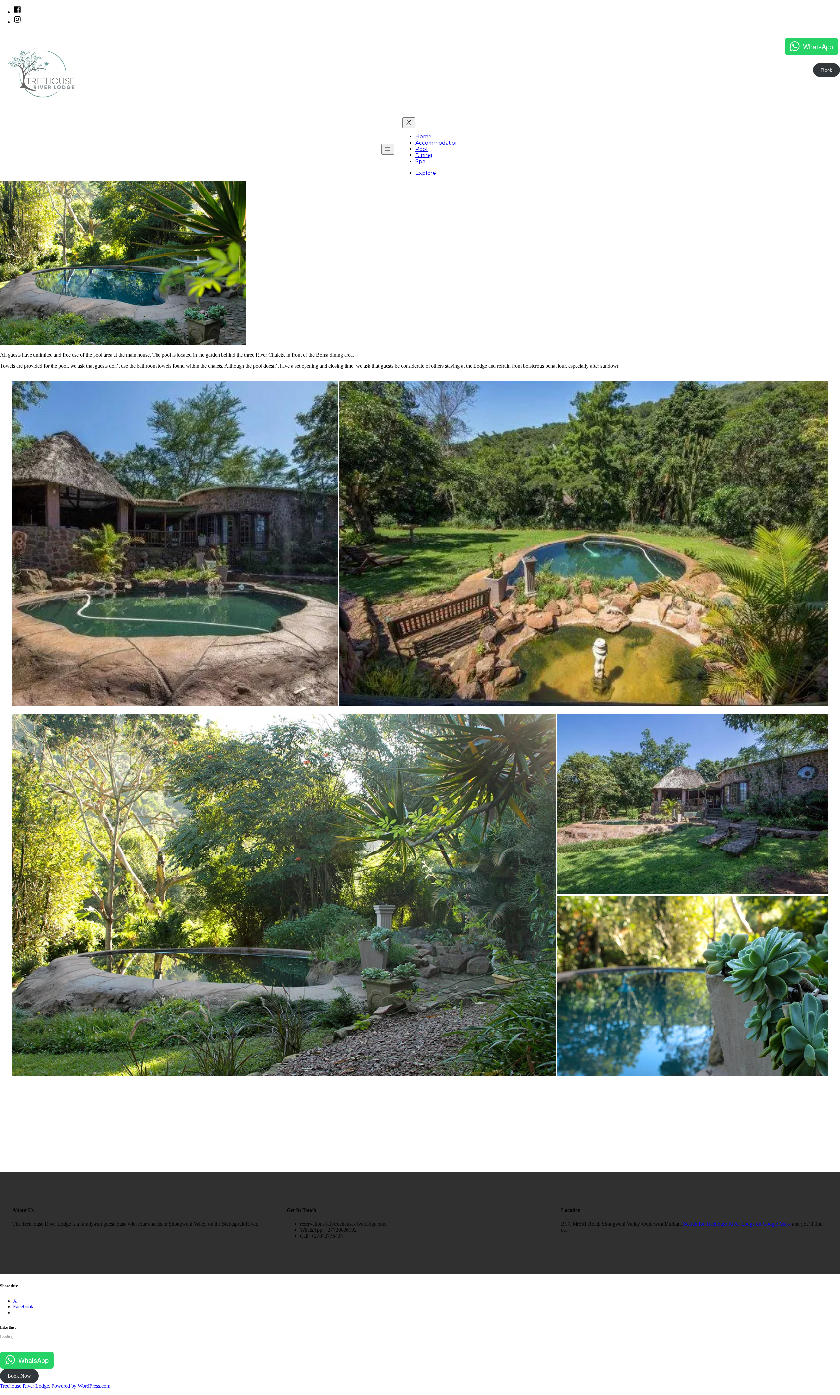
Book (826, 70)
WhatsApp (818, 46)
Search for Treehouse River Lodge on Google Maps (737, 1224)
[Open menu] (387, 149)
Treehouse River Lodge (24, 1386)
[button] (175, 543)
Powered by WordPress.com (81, 1386)
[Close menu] (408, 122)
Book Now (19, 1376)
